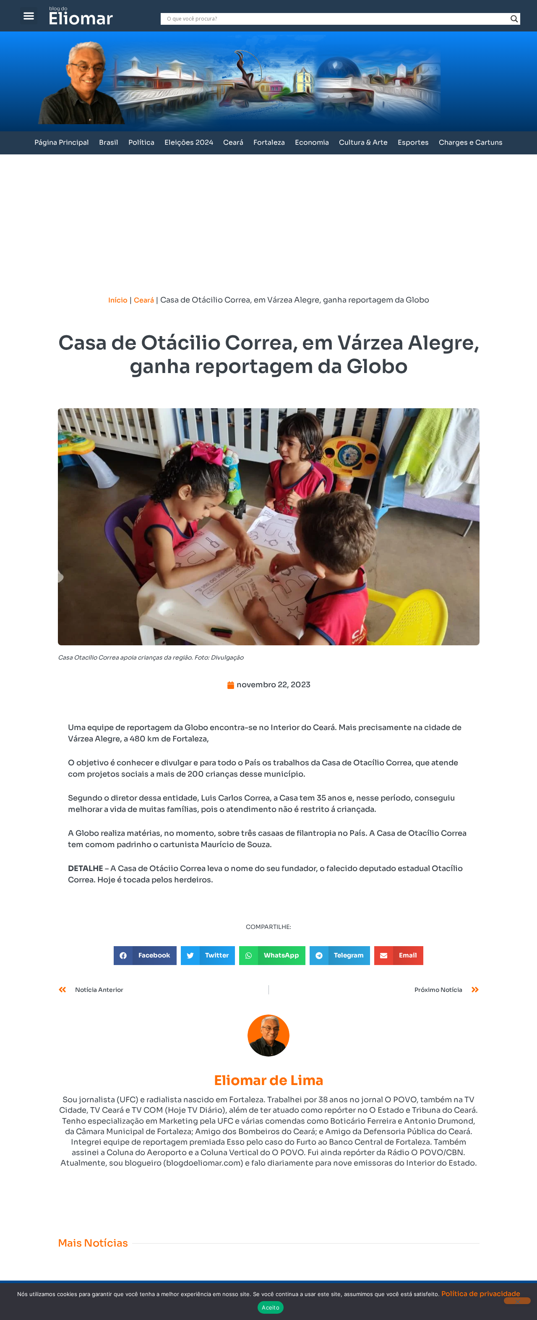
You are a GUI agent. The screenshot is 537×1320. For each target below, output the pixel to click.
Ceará (233, 142)
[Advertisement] (268, 217)
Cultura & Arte (363, 142)
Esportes (413, 142)
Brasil (108, 142)
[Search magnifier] (514, 19)
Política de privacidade (480, 1293)
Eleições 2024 (188, 142)
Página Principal (61, 142)
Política (141, 142)
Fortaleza (269, 142)
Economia (312, 142)
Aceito (270, 1307)
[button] (28, 15)
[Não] (517, 1300)
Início (118, 300)
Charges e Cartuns (471, 142)
